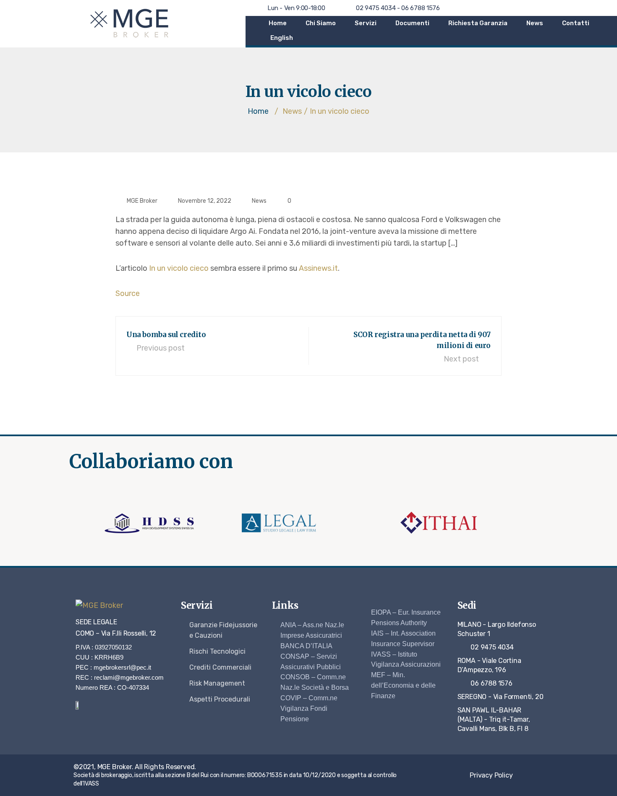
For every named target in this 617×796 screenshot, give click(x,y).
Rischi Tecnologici (217, 651)
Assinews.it (318, 268)
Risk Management (217, 683)
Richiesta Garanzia (477, 23)
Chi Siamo (321, 23)
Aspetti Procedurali (219, 699)
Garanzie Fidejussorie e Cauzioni (223, 630)
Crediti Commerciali (220, 667)
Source (127, 293)
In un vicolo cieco (179, 268)
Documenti (412, 23)
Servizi (365, 23)
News (534, 23)
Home (278, 23)
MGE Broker (142, 200)
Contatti (575, 23)
